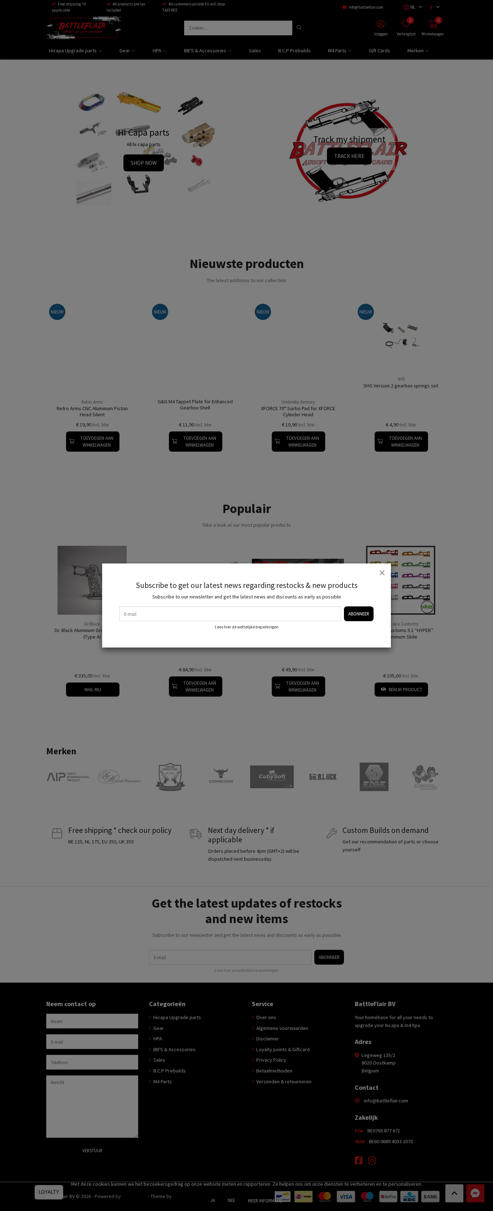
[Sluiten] (382, 572)
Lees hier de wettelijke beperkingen (247, 626)
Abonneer (358, 614)
